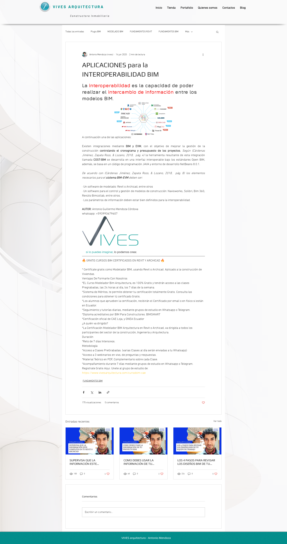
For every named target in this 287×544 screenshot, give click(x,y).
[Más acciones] (203, 55)
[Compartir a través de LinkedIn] (99, 392)
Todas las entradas (74, 31)
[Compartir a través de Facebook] (83, 392)
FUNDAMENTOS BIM (169, 31)
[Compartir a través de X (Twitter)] (91, 392)
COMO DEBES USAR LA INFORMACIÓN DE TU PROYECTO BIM (139, 461)
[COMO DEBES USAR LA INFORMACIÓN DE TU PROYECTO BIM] (144, 441)
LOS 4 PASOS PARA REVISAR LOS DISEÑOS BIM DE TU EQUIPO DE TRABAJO (196, 461)
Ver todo (217, 421)
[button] (217, 31)
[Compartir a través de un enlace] (108, 392)
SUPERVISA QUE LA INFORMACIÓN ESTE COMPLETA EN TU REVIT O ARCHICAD (87, 461)
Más (187, 31)
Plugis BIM (96, 31)
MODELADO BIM (115, 31)
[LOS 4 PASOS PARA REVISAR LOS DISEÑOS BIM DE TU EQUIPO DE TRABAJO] (197, 441)
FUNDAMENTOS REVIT (141, 31)
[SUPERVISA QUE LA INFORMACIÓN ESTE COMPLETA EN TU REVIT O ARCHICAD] (90, 441)
